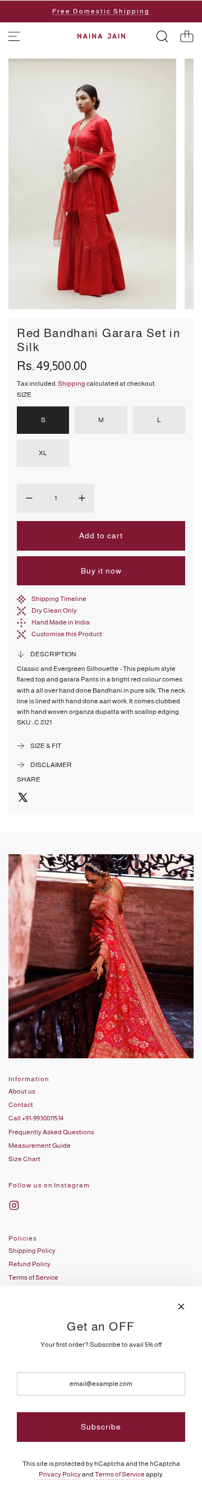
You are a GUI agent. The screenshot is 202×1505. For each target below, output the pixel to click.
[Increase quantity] (82, 498)
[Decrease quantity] (29, 498)
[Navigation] (14, 36)
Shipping (71, 383)
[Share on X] (22, 799)
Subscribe (101, 1426)
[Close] (181, 1306)
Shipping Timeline (58, 599)
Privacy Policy (60, 1474)
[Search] (162, 36)
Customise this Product (66, 634)
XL (43, 453)
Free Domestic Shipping (101, 11)
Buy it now (101, 570)
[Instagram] (14, 1205)
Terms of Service (120, 1474)
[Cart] (187, 36)
